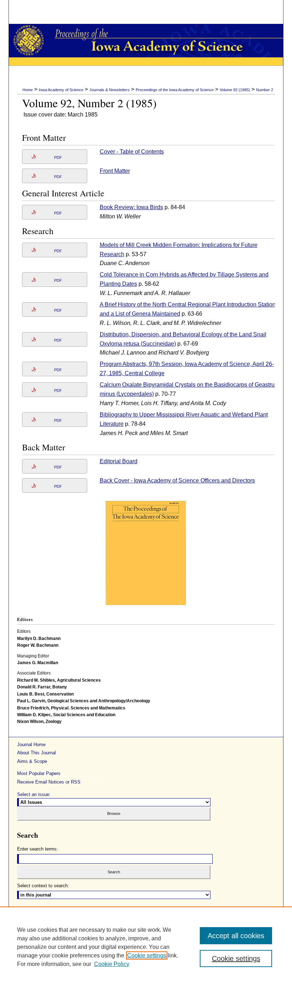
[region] (146, 946)
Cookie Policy (111, 964)
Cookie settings (146, 955)
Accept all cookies (236, 936)
